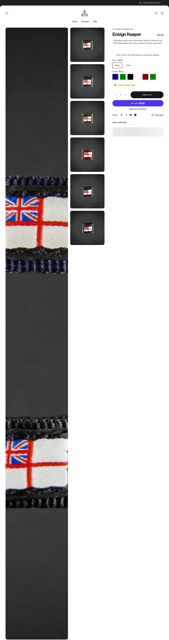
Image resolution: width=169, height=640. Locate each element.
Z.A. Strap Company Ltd (122, 29)
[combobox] (151, 3)
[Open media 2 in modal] (87, 45)
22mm (128, 65)
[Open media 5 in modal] (87, 154)
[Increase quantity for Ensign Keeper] (126, 95)
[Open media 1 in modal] (37, 334)
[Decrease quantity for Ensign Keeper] (115, 95)
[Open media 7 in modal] (87, 228)
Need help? (159, 115)
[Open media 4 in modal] (87, 118)
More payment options (137, 109)
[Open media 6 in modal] (87, 191)
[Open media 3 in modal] (87, 81)
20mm (117, 65)
